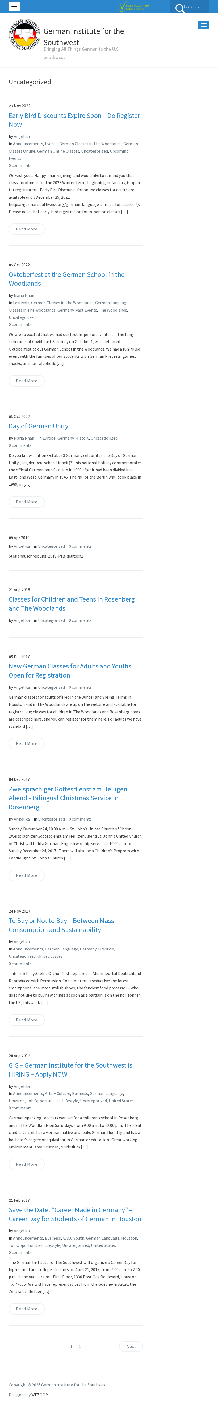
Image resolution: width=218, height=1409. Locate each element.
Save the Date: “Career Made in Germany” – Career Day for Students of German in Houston (75, 1214)
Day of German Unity (38, 425)
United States (49, 956)
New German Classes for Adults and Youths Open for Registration (70, 670)
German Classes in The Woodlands (90, 143)
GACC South (73, 1238)
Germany (65, 310)
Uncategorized (94, 151)
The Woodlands (113, 310)
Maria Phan (24, 295)
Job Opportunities (43, 1100)
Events (51, 143)
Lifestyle (106, 949)
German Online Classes (58, 151)
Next (131, 1346)
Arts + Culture (57, 1093)
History (82, 438)
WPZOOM (40, 1394)
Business (80, 1093)
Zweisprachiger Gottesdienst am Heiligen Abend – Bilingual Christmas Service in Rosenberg (68, 798)
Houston (17, 1100)
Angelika (22, 136)
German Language (61, 949)
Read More (26, 229)
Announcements (28, 143)
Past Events (86, 310)
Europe (49, 438)
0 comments (20, 165)
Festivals (21, 302)
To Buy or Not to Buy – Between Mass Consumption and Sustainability (61, 925)
